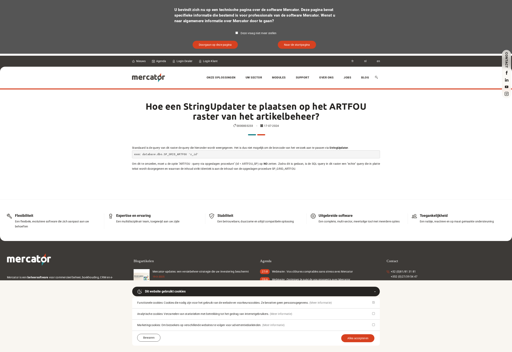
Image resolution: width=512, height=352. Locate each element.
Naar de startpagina (297, 44)
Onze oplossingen (221, 77)
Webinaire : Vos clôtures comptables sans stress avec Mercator (312, 271)
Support (302, 77)
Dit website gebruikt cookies (165, 291)
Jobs (347, 77)
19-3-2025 (158, 276)
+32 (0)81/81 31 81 (403, 271)
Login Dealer (185, 61)
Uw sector (254, 77)
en (378, 61)
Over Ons (326, 77)
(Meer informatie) (320, 302)
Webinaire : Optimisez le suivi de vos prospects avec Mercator (311, 279)
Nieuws (141, 61)
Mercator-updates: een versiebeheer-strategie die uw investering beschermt (201, 271)
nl (365, 61)
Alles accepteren (357, 338)
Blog (365, 77)
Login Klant (210, 61)
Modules (279, 77)
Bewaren (149, 337)
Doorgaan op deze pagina (215, 44)
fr (353, 61)
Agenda (161, 61)
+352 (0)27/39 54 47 (404, 276)
